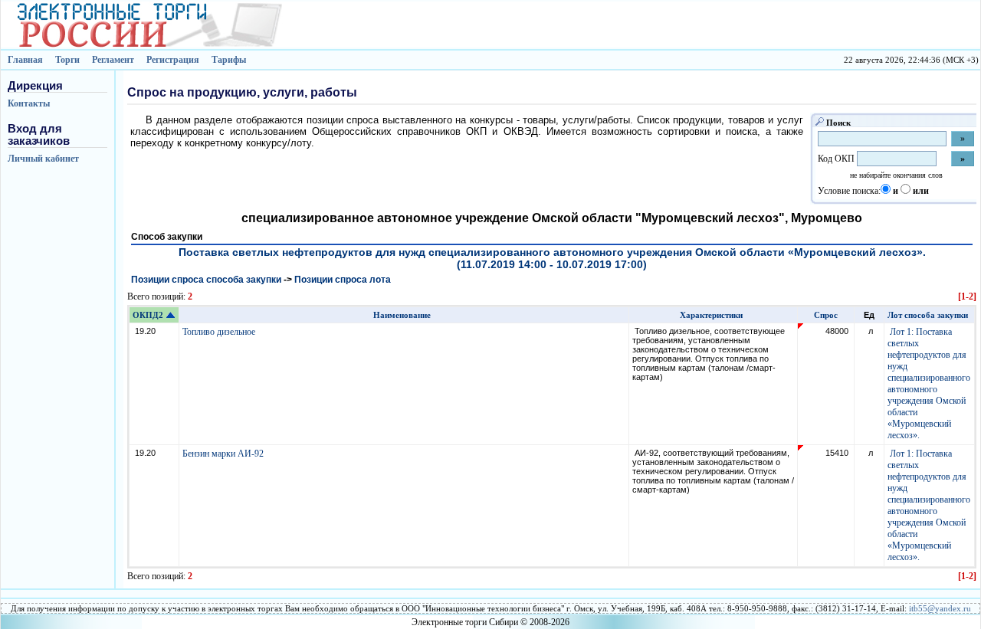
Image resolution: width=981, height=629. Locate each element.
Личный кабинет (43, 158)
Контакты (29, 103)
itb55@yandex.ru (940, 608)
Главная (25, 59)
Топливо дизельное (220, 331)
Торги (67, 59)
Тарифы (229, 59)
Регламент (113, 59)
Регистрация (172, 59)
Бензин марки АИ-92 (224, 453)
